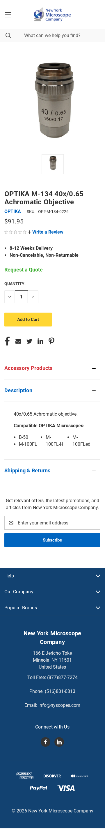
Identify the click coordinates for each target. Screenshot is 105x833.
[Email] (18, 341)
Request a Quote (23, 270)
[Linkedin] (40, 341)
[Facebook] (7, 341)
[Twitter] (29, 341)
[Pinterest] (51, 341)
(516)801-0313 (60, 691)
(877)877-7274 (62, 677)
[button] (45, 232)
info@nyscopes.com (59, 705)
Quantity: (15, 283)
